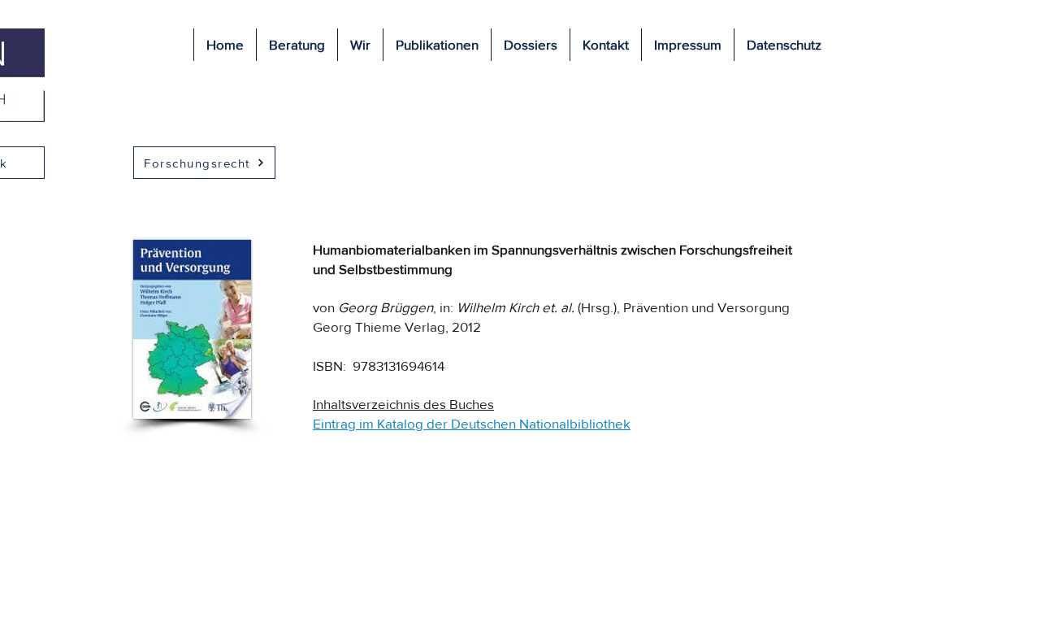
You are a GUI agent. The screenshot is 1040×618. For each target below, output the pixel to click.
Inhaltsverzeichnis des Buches (403, 403)
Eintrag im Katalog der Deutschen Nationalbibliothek (471, 423)
